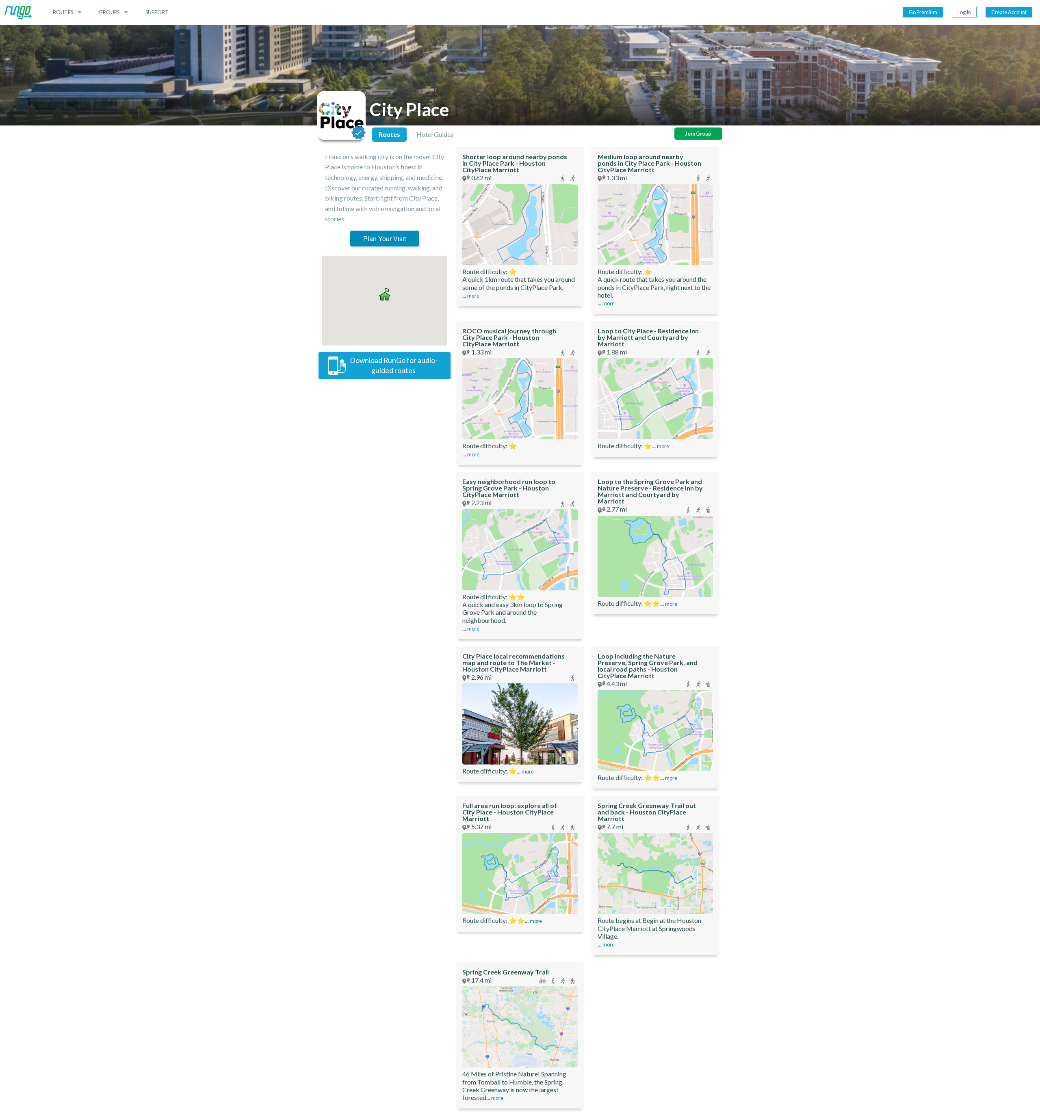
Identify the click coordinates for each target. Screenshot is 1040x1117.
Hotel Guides (434, 134)
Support (157, 12)
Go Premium (923, 12)
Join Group (698, 133)
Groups (109, 12)
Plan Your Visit (384, 238)
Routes (63, 12)
